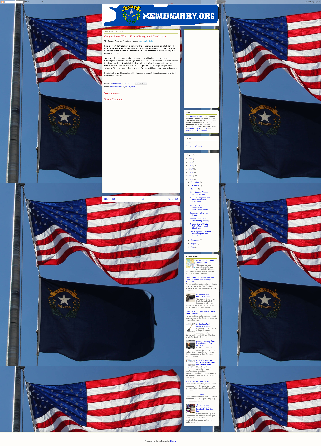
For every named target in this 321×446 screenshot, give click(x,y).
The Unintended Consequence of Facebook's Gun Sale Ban (204, 408)
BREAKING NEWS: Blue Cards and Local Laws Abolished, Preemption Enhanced (200, 279)
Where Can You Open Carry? (197, 381)
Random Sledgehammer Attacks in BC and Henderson (200, 200)
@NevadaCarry (192, 128)
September (195, 240)
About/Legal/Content (194, 146)
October (194, 189)
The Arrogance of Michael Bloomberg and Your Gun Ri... (200, 234)
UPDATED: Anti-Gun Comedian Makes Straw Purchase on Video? (205, 362)
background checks (117, 87)
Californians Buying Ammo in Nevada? (204, 325)
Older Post (173, 199)
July (192, 247)
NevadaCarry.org (196, 116)
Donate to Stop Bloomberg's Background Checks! (199, 207)
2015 (191, 176)
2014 (191, 179)
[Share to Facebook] (143, 83)
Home (141, 199)
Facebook (203, 128)
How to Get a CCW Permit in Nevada (203, 295)
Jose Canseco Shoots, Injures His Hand (199, 193)
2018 (191, 165)
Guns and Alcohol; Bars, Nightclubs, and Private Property (205, 343)
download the (191, 130)
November (195, 186)
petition (133, 87)
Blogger (173, 441)
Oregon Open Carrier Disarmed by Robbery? (200, 219)
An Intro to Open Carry (195, 394)
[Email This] (136, 83)
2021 (191, 159)
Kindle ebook (202, 130)
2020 (191, 162)
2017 (191, 169)
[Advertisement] (141, 175)
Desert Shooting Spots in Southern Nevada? (206, 261)
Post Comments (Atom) (146, 205)
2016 (191, 172)
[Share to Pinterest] (145, 83)
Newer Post (109, 199)
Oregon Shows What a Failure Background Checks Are (199, 226)
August (194, 244)
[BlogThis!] (138, 83)
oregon (127, 87)
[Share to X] (141, 83)
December (195, 182)
